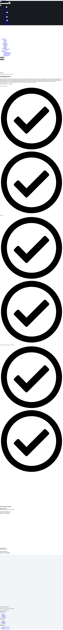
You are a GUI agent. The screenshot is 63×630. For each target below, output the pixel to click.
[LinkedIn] (2, 57)
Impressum (3, 621)
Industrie (5, 46)
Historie (5, 41)
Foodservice (5, 47)
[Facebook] (0, 57)
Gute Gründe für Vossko (7, 52)
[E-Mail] (3, 57)
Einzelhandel (5, 44)
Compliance (3, 623)
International (5, 45)
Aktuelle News (4, 617)
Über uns (5, 39)
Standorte (5, 42)
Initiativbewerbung (6, 55)
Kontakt (3, 50)
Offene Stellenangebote (7, 53)
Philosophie (5, 40)
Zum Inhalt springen (3, 0)
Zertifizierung (6, 49)
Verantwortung (4, 48)
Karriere (3, 614)
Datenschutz (3, 622)
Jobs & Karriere (4, 51)
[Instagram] (1, 57)
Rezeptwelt (3, 616)
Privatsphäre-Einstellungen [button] (6, 627)
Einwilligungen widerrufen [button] (6, 628)
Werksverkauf (6, 43)
